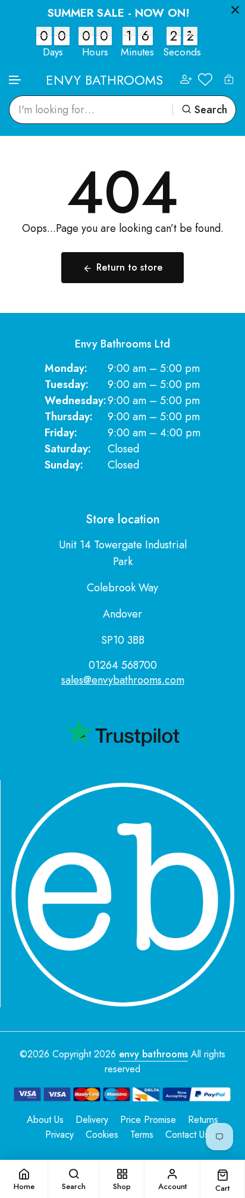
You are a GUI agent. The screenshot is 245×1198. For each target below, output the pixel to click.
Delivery (92, 1119)
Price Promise (148, 1119)
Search (210, 109)
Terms (141, 1134)
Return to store (129, 267)
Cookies (102, 1134)
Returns (203, 1119)
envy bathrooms (153, 1054)
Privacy (59, 1134)
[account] (186, 79)
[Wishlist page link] (205, 79)
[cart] (229, 79)
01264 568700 (123, 665)
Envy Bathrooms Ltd (122, 344)
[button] (15, 80)
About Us (45, 1119)
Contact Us (187, 1134)
